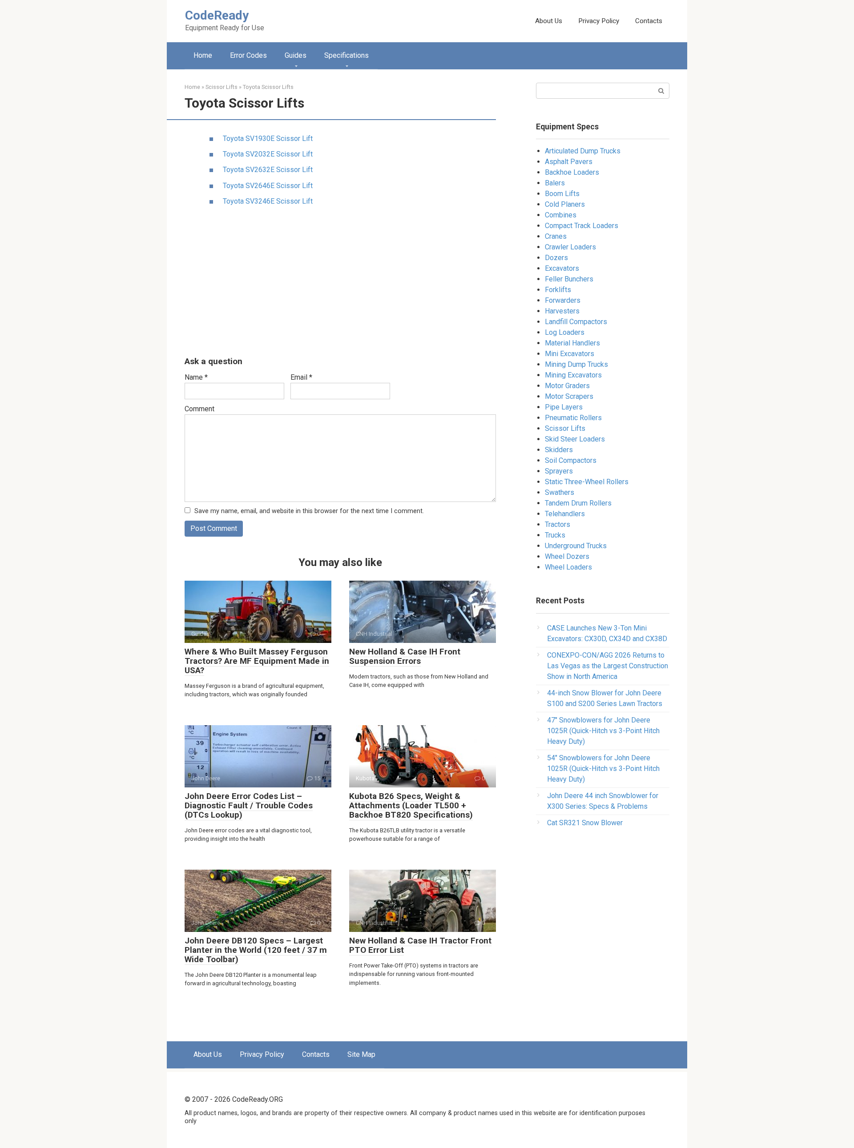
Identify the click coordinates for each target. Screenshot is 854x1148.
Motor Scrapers (569, 396)
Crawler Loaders (570, 247)
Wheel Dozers (567, 556)
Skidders (559, 450)
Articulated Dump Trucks (582, 151)
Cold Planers (565, 204)
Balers (555, 183)
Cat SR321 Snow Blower (585, 823)
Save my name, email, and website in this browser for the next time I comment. (309, 511)
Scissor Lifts (565, 428)
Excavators (562, 268)
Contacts (648, 21)
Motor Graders (567, 385)
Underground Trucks (576, 546)
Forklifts (558, 289)
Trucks (555, 535)
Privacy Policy (598, 21)
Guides (295, 55)
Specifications (346, 55)
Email (301, 377)
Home (202, 55)
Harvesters (562, 311)
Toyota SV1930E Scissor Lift (268, 138)
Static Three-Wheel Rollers (586, 482)
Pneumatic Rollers (573, 417)
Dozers (556, 257)
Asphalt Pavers (568, 161)
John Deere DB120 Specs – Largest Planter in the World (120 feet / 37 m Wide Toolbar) (256, 949)
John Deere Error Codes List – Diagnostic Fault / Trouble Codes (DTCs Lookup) (249, 805)
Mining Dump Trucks (576, 364)
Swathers (559, 492)
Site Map (361, 1054)
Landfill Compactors (576, 321)
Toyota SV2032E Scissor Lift (268, 154)
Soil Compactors (570, 460)
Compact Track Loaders (581, 225)
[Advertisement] (340, 282)
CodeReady (217, 15)
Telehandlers (565, 514)
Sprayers (559, 471)
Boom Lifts (562, 193)
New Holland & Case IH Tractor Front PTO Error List (420, 945)
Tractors (557, 524)
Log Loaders (564, 332)
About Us (548, 21)
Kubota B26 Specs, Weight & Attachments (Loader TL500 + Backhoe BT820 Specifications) (411, 805)
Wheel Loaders (568, 567)
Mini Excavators (569, 353)
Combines (560, 215)
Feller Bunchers (569, 279)
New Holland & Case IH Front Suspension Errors (404, 656)
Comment (199, 409)
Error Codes (248, 55)
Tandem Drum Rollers (578, 503)
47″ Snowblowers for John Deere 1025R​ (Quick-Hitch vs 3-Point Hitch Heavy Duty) (603, 731)
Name (196, 377)
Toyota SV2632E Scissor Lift (268, 169)
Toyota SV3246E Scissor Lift (268, 201)
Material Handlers (572, 343)
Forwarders (562, 300)
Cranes (556, 236)
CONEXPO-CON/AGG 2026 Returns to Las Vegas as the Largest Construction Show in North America (607, 666)
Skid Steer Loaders (575, 439)
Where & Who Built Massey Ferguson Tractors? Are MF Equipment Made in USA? (257, 660)
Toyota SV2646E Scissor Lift (268, 185)
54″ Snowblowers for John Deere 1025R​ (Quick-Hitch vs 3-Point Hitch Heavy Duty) (603, 768)
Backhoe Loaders (572, 172)
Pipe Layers (564, 407)
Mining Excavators (573, 375)
